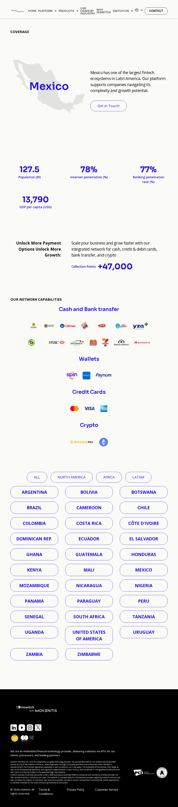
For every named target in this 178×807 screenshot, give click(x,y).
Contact (156, 11)
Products (66, 11)
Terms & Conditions (46, 792)
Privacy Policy (75, 790)
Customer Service (106, 790)
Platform (45, 11)
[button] (47, 11)
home (32, 11)
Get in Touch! (109, 105)
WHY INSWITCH (103, 11)
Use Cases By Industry (87, 11)
